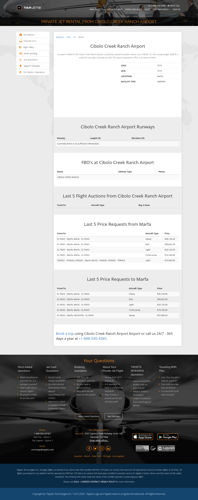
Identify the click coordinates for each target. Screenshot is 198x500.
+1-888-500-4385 (93, 338)
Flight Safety (28, 47)
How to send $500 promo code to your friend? (141, 384)
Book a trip (65, 333)
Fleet (147, 9)
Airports (60, 37)
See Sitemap (113, 416)
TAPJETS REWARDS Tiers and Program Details (142, 402)
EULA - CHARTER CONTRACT (86, 481)
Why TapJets (96, 9)
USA (68, 37)
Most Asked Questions (88, 416)
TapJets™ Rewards (31, 66)
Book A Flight (114, 9)
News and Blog (133, 9)
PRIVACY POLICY (107, 481)
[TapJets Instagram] (101, 448)
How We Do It (30, 41)
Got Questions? (30, 59)
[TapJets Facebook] (89, 448)
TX (74, 37)
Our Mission (28, 34)
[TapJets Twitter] (95, 448)
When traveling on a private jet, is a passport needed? (29, 381)
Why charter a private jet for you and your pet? (113, 398)
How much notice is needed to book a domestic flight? (57, 405)
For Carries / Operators (33, 72)
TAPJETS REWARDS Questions (137, 370)
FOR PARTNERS (160, 9)
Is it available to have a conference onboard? (114, 388)
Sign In (176, 9)
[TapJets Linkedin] (108, 448)
